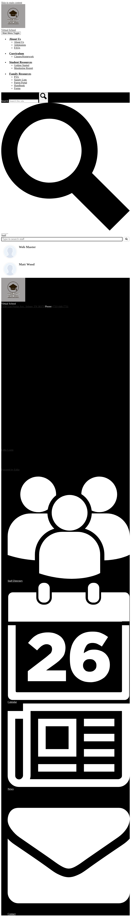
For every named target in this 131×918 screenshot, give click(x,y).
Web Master (27, 247)
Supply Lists (20, 79)
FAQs (17, 47)
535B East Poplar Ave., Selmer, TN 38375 (22, 306)
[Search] (126, 239)
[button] (15, 39)
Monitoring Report (23, 68)
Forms (17, 88)
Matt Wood (27, 264)
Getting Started (21, 65)
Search (4, 101)
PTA (16, 77)
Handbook (19, 85)
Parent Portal (20, 82)
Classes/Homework (24, 56)
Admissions (20, 45)
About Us (19, 42)
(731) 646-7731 (60, 306)
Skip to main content (11, 2)
